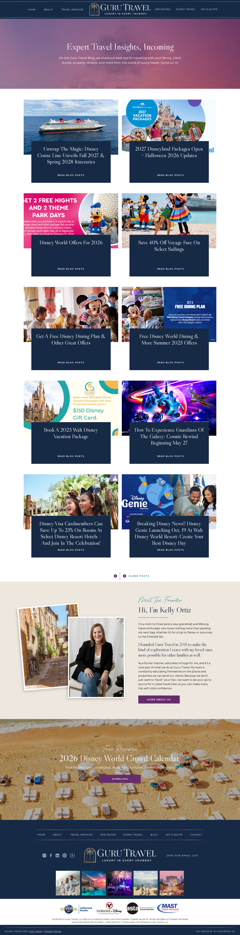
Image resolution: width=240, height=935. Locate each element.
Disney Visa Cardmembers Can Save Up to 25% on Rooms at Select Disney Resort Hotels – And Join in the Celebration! (71, 533)
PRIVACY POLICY (52, 931)
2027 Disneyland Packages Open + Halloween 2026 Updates (169, 152)
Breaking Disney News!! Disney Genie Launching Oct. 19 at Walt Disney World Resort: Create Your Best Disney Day (169, 533)
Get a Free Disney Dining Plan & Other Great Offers (71, 339)
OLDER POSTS (138, 576)
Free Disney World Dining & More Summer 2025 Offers (169, 339)
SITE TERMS (36, 931)
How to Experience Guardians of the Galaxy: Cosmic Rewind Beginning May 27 (169, 436)
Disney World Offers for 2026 (71, 242)
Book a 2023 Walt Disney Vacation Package (71, 433)
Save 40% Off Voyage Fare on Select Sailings (169, 245)
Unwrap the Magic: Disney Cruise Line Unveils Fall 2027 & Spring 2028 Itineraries (71, 155)
